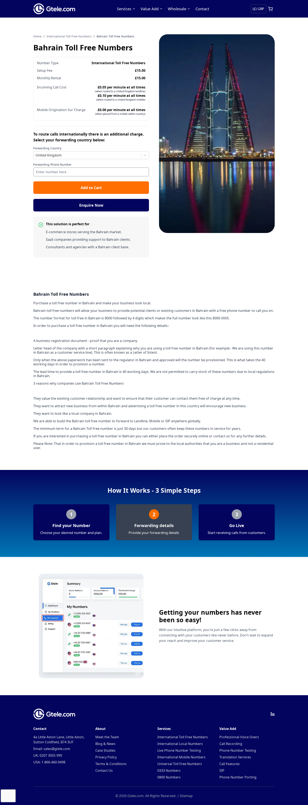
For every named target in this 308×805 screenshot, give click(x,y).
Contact (202, 8)
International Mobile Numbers (181, 757)
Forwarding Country (47, 148)
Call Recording (230, 743)
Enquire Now (91, 205)
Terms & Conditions (111, 763)
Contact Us (104, 770)
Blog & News (105, 743)
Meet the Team (107, 737)
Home (37, 36)
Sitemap (186, 795)
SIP (221, 770)
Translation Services (235, 757)
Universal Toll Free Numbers (179, 763)
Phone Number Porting (237, 777)
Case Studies (105, 750)
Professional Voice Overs (239, 737)
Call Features (229, 763)
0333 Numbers (169, 770)
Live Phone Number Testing (179, 750)
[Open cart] (270, 9)
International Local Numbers (180, 743)
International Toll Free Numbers (69, 36)
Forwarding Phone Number (52, 164)
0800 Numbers (169, 777)
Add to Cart (91, 187)
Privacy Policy (106, 757)
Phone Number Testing (237, 750)
